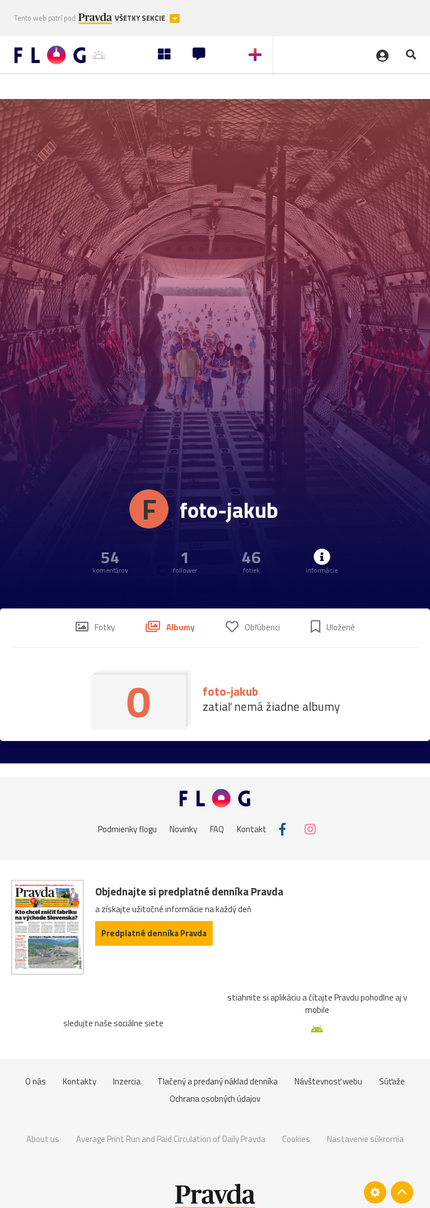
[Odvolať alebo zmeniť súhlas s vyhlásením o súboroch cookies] (375, 1192)
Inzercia (127, 1081)
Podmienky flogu (127, 829)
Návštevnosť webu (328, 1081)
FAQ (217, 829)
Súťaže (392, 1081)
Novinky (183, 829)
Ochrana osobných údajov (215, 1099)
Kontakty (79, 1081)
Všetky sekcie (141, 18)
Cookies (296, 1139)
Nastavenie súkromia (365, 1139)
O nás (35, 1081)
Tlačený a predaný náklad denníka (217, 1081)
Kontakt (252, 829)
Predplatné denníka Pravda (154, 933)
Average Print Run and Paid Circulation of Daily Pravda (170, 1139)
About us (42, 1139)
